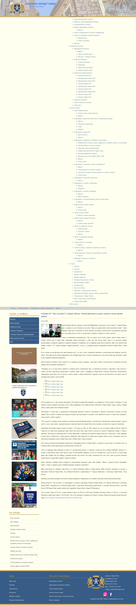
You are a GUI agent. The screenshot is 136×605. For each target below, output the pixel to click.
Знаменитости (13, 588)
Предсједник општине (55, 581)
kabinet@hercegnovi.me (118, 589)
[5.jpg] (54, 392)
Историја (12, 585)
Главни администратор (56, 588)
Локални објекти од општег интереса (21, 547)
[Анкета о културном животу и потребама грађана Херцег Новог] (24, 391)
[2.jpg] (54, 384)
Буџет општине (15, 518)
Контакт (13, 319)
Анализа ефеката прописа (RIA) (19, 566)
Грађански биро (15, 327)
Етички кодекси (15, 537)
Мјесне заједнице (54, 600)
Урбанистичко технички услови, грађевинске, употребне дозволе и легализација (24, 542)
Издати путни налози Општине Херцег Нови (24, 555)
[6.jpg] (54, 395)
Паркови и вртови (14, 596)
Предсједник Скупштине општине (59, 585)
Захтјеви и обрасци (16, 330)
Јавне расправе (14, 525)
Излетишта (12, 592)
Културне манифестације (16, 600)
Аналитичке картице (16, 558)
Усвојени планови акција (17, 529)
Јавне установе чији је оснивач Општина (61, 596)
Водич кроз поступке (17, 338)
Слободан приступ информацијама (22, 334)
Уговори (12, 533)
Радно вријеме (15, 323)
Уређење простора (15, 551)
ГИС (11, 342)
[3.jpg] (54, 387)
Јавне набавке (14, 522)
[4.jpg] (54, 389)
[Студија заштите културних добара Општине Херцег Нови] (24, 365)
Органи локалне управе (56, 592)
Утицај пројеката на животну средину (21, 562)
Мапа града (12, 581)
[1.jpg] (54, 381)
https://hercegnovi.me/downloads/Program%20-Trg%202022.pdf (63, 497)
